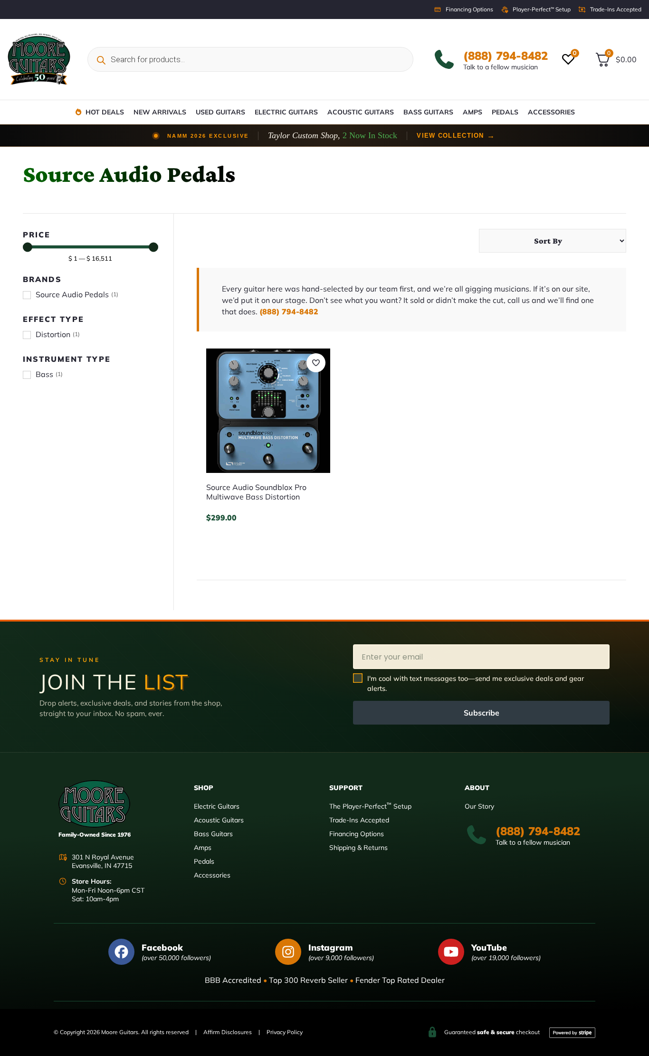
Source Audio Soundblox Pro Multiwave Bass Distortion (256, 491)
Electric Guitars (286, 112)
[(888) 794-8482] (444, 59)
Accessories (551, 112)
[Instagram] (288, 952)
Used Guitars (220, 112)
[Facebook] (121, 952)
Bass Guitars (428, 112)
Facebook (162, 947)
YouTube (489, 947)
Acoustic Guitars (360, 112)
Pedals (505, 112)
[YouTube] (451, 952)
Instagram (330, 947)
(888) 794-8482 (505, 55)
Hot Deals (105, 112)
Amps (472, 112)
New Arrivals (160, 112)
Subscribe (481, 712)
